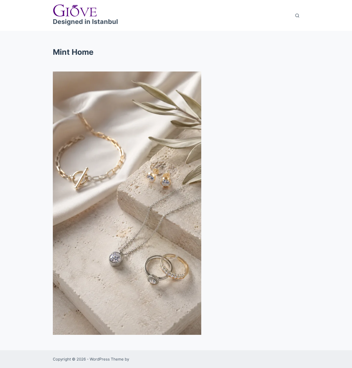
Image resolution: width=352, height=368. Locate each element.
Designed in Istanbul (85, 21)
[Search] (297, 15)
